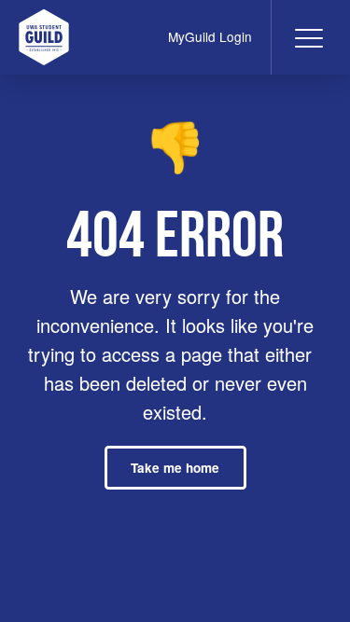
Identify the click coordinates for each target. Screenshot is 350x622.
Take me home (175, 468)
